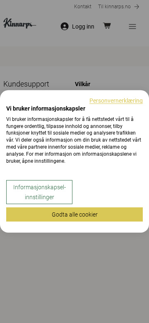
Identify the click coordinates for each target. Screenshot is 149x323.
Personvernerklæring (116, 100)
